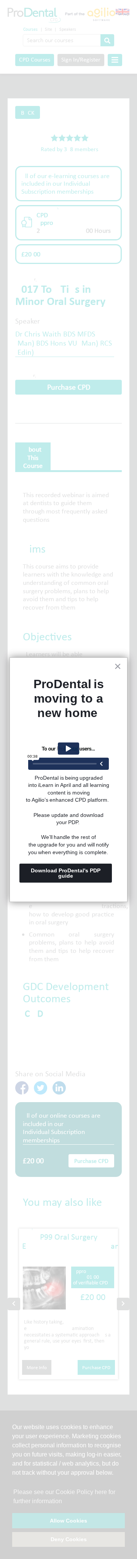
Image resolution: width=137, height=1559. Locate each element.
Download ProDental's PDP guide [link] (66, 873)
